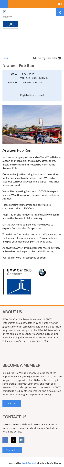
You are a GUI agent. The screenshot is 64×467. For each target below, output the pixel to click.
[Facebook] (5, 440)
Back (5, 57)
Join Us (12, 403)
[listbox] (47, 58)
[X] (13, 440)
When (14, 74)
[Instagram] (21, 440)
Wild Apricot (28, 462)
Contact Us (12, 449)
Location (13, 82)
